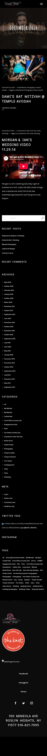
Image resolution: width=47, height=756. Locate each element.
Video (38, 131)
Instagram (23, 683)
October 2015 (8, 334)
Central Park (8, 416)
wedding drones (25, 586)
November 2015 (9, 331)
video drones (7, 586)
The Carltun (8, 461)
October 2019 (8, 286)
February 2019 (9, 290)
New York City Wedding (31, 570)
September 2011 (9, 387)
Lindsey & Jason (7, 253)
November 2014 (9, 363)
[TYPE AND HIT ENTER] (42, 218)
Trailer (27, 583)
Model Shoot (8, 441)
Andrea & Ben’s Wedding (10, 240)
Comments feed (9, 502)
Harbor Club (17, 567)
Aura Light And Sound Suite (15, 557)
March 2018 (8, 302)
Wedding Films (38, 586)
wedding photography (10, 589)
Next (41, 69)
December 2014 (9, 359)
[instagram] (31, 703)
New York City (17, 570)
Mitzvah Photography (9, 244)
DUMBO (40, 561)
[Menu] (41, 4)
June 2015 (7, 347)
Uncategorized (9, 465)
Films (6, 428)
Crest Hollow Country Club (13, 420)
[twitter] (23, 703)
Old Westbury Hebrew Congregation (25, 573)
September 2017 (9, 314)
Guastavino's (22, 133)
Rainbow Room (7, 580)
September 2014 (9, 371)
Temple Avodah (38, 90)
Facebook (23, 673)
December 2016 (9, 322)
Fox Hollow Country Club (12, 433)
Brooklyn (38, 557)
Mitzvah (34, 567)
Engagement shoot (10, 424)
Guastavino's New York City (27, 131)
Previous (6, 69)
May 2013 (7, 383)
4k (3, 557)
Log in (6, 494)
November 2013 (9, 379)
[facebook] (15, 703)
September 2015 (9, 339)
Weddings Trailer (24, 589)
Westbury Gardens (38, 589)
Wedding (37, 133)
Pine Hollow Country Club (31, 576)
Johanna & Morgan (8, 249)
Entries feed (8, 498)
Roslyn (20, 580)
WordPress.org (9, 506)
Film (18, 564)
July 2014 (7, 375)
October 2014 (8, 367)
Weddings (5, 133)
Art (5, 404)
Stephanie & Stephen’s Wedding (13, 236)
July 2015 (7, 343)
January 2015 (8, 355)
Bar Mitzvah (8, 408)
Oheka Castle (8, 445)
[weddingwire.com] (11, 661)
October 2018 (8, 298)
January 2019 (8, 294)
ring (15, 580)
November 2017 (9, 306)
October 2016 (8, 326)
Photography (31, 87)
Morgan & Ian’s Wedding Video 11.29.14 (17, 145)
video (32, 583)
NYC (28, 133)
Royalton (27, 580)
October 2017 (8, 310)
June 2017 (7, 318)
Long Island (26, 567)
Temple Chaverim (10, 457)
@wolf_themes (30, 528)
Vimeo (23, 691)
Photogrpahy (17, 576)
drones (33, 561)
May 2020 (7, 282)
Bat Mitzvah (22, 87)
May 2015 (7, 351)
